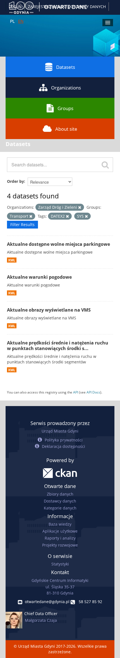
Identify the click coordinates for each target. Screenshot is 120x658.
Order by (15, 181)
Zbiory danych (60, 494)
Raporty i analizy (60, 538)
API (75, 392)
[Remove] (79, 207)
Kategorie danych (60, 508)
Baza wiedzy (60, 524)
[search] (105, 165)
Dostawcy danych (60, 501)
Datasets (65, 67)
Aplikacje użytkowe (60, 531)
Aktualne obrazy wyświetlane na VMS (49, 310)
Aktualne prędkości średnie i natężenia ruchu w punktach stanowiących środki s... (57, 346)
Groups (65, 108)
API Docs (93, 392)
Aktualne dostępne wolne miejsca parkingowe (58, 244)
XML (11, 260)
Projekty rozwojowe (60, 545)
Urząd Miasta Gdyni (60, 431)
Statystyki (60, 564)
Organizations (66, 87)
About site (66, 129)
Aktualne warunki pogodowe (39, 277)
